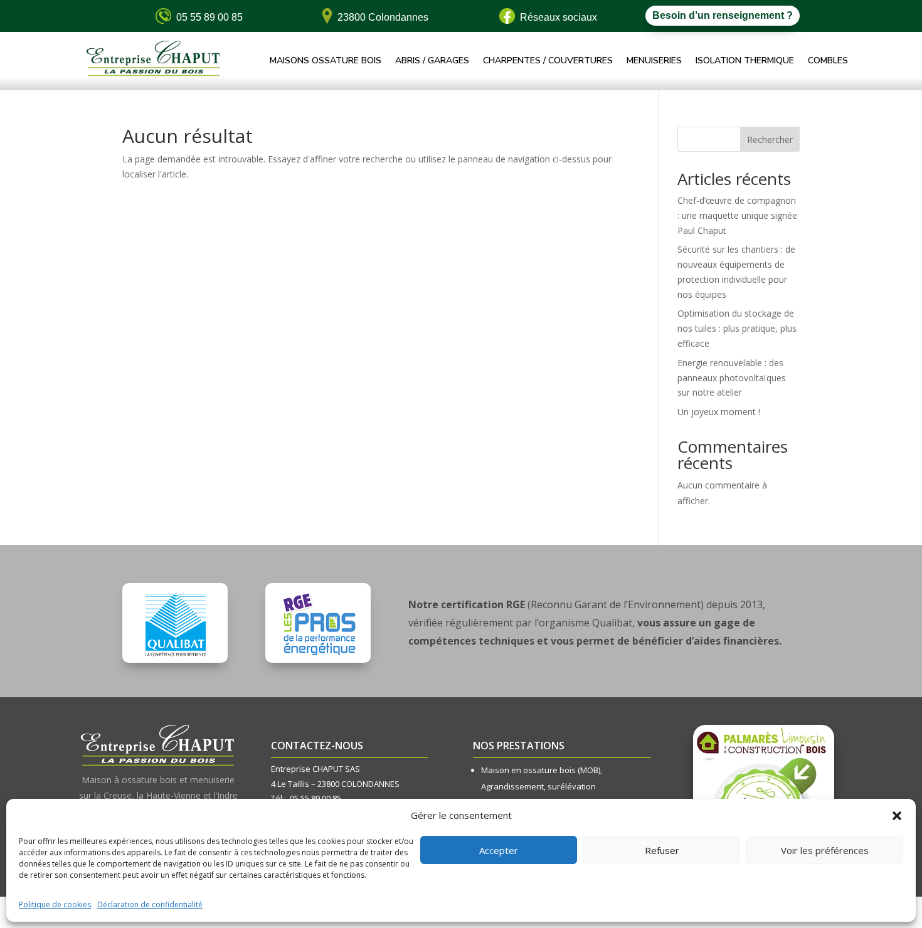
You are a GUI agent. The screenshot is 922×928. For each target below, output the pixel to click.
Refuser (662, 850)
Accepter (498, 850)
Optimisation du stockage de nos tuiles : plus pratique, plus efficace (737, 328)
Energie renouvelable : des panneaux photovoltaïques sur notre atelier (731, 378)
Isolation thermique (745, 61)
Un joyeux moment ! (718, 412)
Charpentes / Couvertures (548, 61)
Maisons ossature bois (325, 61)
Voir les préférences (825, 850)
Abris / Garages (432, 61)
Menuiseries (654, 61)
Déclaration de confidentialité (150, 904)
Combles (828, 61)
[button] (897, 815)
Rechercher (770, 139)
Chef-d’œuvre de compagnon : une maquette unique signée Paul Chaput (737, 215)
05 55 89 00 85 (315, 798)
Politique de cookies (55, 904)
